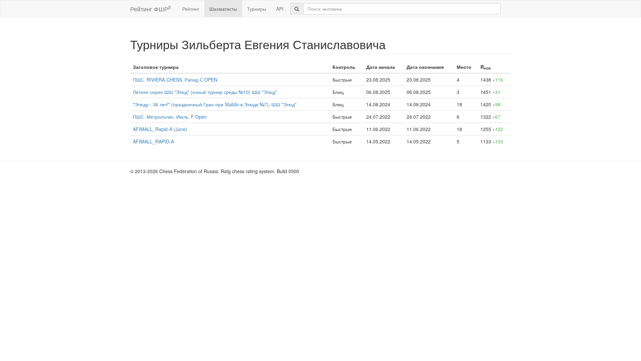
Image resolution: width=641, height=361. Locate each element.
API (279, 8)
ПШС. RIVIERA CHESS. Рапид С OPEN (175, 79)
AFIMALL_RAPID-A (153, 141)
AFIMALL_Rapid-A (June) (160, 129)
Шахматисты (223, 8)
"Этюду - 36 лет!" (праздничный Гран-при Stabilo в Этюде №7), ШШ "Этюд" (214, 104)
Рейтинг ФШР (150, 8)
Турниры (256, 8)
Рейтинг (190, 8)
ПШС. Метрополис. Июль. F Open (170, 116)
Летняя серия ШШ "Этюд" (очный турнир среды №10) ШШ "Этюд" (205, 92)
